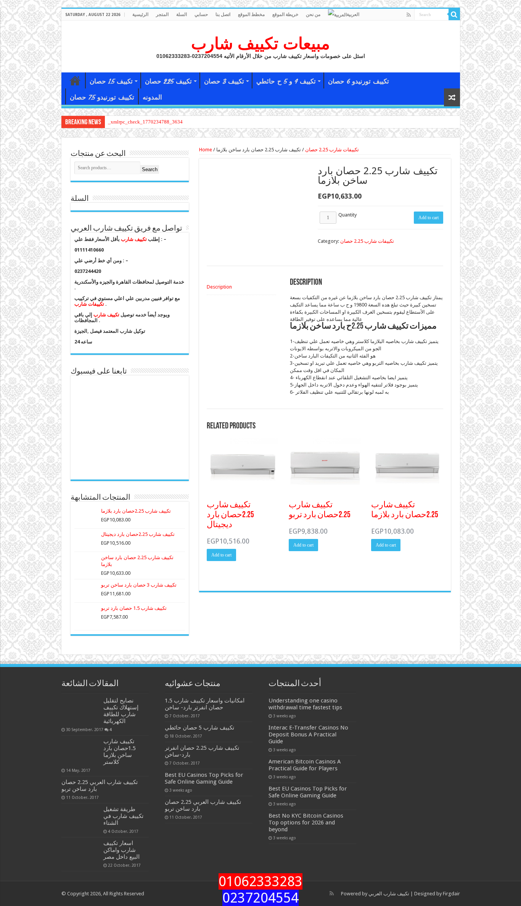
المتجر (162, 14)
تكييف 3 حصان (224, 81)
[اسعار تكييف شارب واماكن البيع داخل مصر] (80, 853)
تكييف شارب (134, 239)
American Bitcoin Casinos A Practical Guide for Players (305, 765)
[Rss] (409, 14)
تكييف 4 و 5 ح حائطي (286, 81)
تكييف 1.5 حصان (111, 81)
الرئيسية (140, 14)
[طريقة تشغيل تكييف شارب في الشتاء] (80, 819)
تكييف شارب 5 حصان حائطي (199, 727)
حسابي (201, 14)
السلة (181, 14)
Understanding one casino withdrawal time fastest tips (305, 704)
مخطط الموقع (251, 14)
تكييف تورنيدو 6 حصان (358, 81)
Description (219, 287)
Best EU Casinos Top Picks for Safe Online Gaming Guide (204, 778)
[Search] (454, 14)
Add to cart (428, 217)
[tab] (241, 287)
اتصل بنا (222, 14)
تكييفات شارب (89, 304)
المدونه (152, 97)
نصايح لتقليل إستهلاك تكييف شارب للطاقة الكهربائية (120, 711)
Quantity (347, 215)
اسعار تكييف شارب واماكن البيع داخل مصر (121, 850)
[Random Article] (452, 97)
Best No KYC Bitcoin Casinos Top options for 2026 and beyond (306, 822)
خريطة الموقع (285, 14)
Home (205, 149)
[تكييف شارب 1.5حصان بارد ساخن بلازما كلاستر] (80, 751)
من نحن (313, 14)
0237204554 (260, 898)
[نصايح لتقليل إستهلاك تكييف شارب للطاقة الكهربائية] (80, 710)
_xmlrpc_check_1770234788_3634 (145, 122)
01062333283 (260, 881)
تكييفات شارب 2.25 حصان (332, 149)
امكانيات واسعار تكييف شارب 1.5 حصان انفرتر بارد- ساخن (204, 704)
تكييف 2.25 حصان (168, 81)
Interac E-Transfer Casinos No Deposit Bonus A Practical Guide (308, 734)
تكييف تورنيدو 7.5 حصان (102, 97)
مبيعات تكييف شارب (260, 43)
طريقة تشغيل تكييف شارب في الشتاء (123, 816)
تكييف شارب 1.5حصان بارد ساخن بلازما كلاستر (119, 751)
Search (150, 169)
